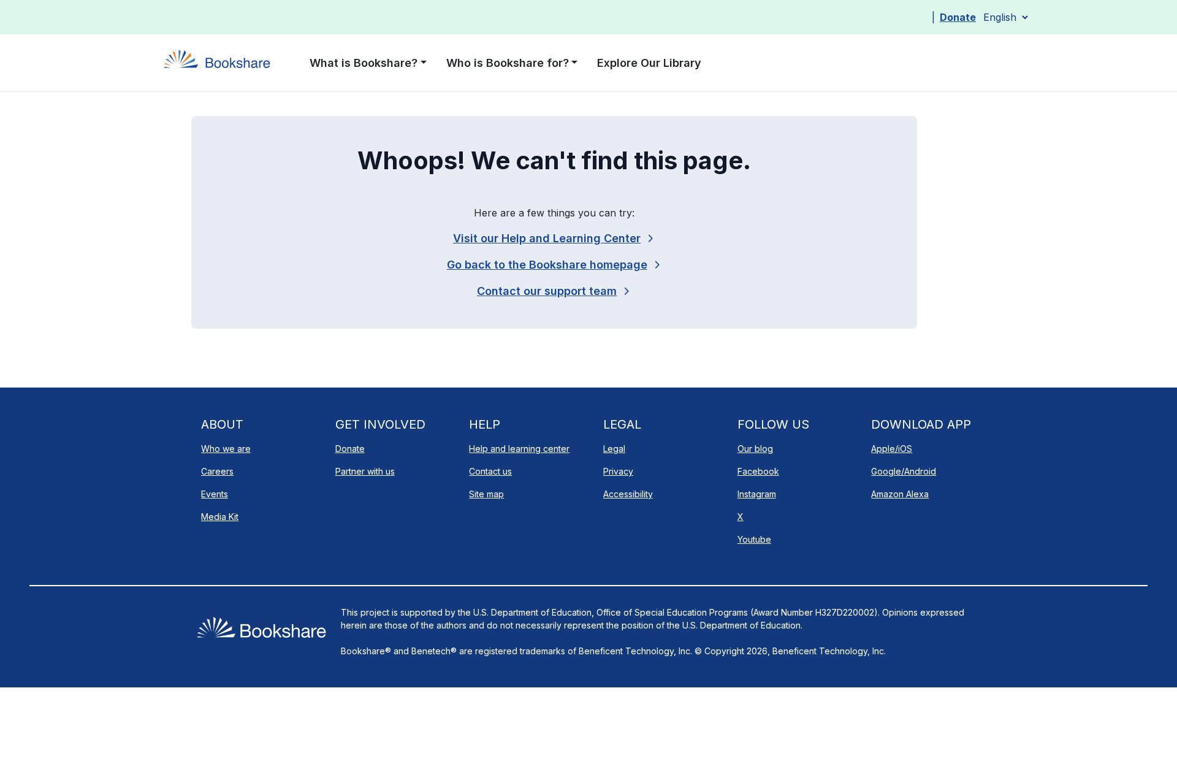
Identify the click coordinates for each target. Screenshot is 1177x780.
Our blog (755, 448)
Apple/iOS (891, 448)
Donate (958, 17)
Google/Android (903, 471)
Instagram (756, 494)
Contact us (490, 471)
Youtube (754, 539)
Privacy (618, 471)
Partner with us (365, 471)
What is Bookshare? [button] (363, 62)
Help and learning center (519, 448)
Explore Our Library (649, 62)
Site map (486, 494)
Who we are (226, 448)
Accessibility (628, 494)
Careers (217, 471)
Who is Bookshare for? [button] (507, 62)
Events (214, 494)
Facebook (758, 471)
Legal (614, 448)
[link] (554, 291)
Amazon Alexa (900, 494)
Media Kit (219, 516)
